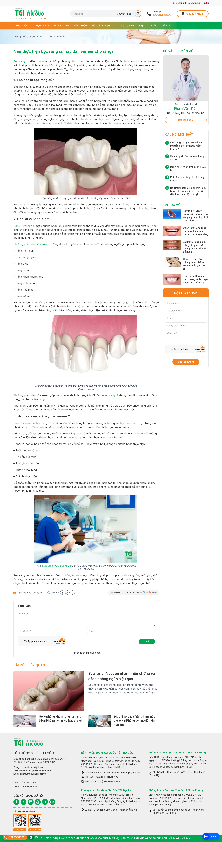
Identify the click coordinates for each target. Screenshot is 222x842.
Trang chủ (19, 36)
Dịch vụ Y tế (61, 25)
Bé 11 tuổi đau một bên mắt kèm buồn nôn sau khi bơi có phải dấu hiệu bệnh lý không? (188, 194)
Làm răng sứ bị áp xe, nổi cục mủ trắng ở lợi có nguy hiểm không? (186, 149)
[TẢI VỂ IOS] (19, 820)
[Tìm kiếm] (138, 13)
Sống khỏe (80, 25)
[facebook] (62, 592)
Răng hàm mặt (56, 36)
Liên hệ (166, 25)
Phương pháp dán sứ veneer (31, 244)
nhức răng (108, 395)
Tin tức (152, 25)
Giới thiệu (22, 25)
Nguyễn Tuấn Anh (186, 109)
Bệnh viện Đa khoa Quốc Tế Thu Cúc (107, 752)
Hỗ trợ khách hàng (132, 25)
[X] (23, 802)
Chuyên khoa (41, 25)
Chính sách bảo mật (25, 786)
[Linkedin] (31, 802)
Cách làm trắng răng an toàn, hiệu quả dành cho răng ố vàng (195, 234)
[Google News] (52, 802)
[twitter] (67, 592)
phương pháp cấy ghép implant (43, 123)
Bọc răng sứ (21, 61)
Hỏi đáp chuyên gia (104, 25)
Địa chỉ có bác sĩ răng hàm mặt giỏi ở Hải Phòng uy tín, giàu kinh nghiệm (135, 720)
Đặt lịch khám (185, 123)
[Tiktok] (45, 802)
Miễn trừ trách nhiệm (25, 782)
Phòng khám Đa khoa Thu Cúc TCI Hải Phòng (176, 790)
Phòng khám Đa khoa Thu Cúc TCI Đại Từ (106, 790)
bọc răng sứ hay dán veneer (56, 565)
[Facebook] (16, 802)
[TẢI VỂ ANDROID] (34, 820)
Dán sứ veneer (22, 226)
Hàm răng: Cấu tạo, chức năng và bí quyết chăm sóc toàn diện (195, 282)
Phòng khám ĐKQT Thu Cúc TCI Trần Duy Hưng (177, 752)
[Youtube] (38, 802)
